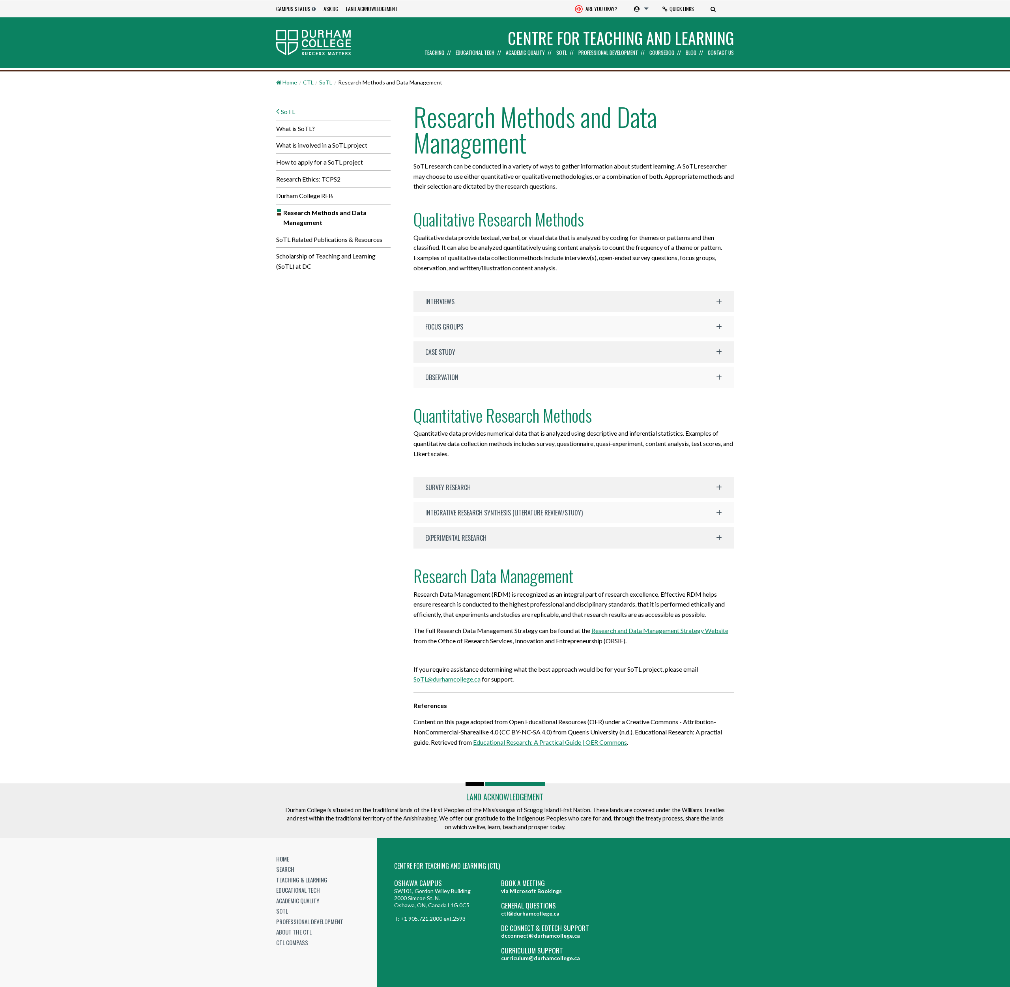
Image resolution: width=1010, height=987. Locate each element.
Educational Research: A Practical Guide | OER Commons (550, 742)
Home (282, 858)
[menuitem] (596, 8)
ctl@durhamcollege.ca (530, 913)
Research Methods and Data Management (325, 218)
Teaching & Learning (301, 879)
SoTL (561, 53)
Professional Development (608, 53)
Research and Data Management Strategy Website (659, 630)
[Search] (714, 8)
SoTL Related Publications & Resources (329, 239)
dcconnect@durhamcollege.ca (540, 935)
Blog (691, 53)
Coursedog (661, 53)
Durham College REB (304, 195)
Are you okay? (600, 9)
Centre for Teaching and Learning (621, 38)
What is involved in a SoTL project (321, 145)
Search (285, 869)
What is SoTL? (295, 128)
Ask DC (331, 9)
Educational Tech (475, 53)
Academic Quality (525, 53)
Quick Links (682, 9)
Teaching (434, 53)
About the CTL (294, 931)
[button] (573, 301)
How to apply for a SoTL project (319, 162)
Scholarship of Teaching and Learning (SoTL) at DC (326, 261)
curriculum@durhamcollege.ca (540, 958)
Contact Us (721, 53)
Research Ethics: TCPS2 (308, 179)
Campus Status (293, 9)
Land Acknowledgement (372, 9)
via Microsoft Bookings (531, 891)
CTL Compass (292, 942)
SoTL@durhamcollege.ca (447, 679)
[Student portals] (640, 8)
